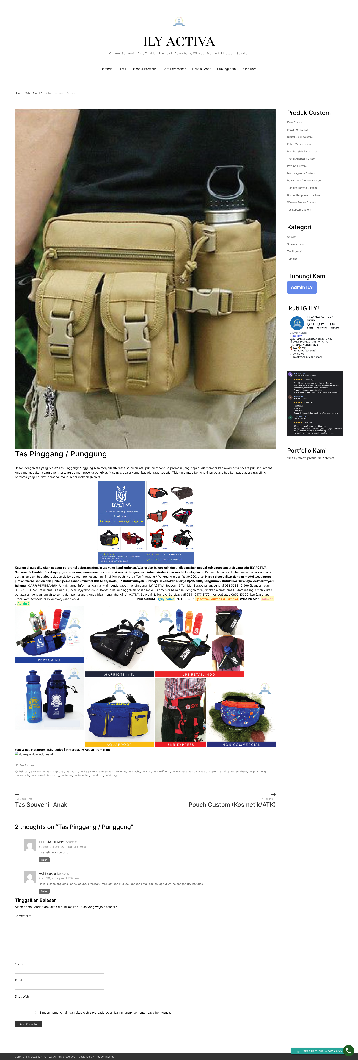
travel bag (97, 775)
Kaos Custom (295, 122)
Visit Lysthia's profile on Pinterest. (311, 458)
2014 (28, 93)
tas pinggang (209, 771)
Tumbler (292, 258)
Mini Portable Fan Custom (302, 151)
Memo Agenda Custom (301, 173)
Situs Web (22, 996)
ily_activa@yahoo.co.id (82, 590)
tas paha (194, 771)
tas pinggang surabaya (233, 771)
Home (19, 93)
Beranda (106, 69)
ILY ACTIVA (179, 41)
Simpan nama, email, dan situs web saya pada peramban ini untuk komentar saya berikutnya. (105, 1012)
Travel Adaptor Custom (301, 158)
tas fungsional (55, 771)
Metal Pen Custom (298, 129)
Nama (20, 964)
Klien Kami (250, 69)
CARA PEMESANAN (43, 585)
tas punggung (257, 771)
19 (45, 93)
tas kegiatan (87, 771)
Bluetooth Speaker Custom (303, 195)
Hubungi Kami (227, 69)
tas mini (146, 771)
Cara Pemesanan (174, 69)
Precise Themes (104, 1056)
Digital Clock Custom (300, 136)
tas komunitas (117, 771)
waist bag (111, 775)
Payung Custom (297, 165)
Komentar (23, 916)
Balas (44, 859)
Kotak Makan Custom (300, 144)
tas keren (102, 771)
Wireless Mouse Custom (301, 202)
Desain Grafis (201, 69)
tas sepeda (22, 775)
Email (20, 980)
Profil (122, 69)
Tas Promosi (27, 765)
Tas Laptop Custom (299, 209)
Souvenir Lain (295, 244)
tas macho (134, 771)
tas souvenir (38, 775)
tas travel (66, 775)
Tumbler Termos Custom (302, 187)
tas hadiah (71, 771)
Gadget (291, 236)
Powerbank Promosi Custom (304, 180)
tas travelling (81, 775)
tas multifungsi (161, 771)
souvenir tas (38, 771)
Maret (37, 93)
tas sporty (53, 775)
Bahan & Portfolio (144, 69)
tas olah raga (180, 771)
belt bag (24, 771)
